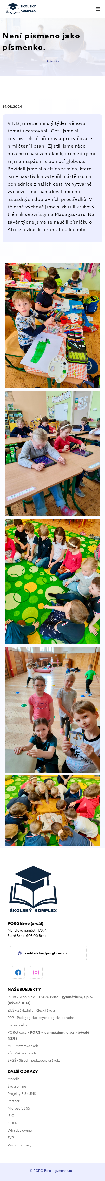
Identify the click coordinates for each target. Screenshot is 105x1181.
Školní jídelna (18, 1025)
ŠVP (11, 1137)
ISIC (11, 1115)
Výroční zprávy (19, 1145)
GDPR (12, 1123)
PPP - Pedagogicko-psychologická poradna (41, 1017)
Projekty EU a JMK (22, 1093)
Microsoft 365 (19, 1108)
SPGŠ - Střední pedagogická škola (34, 1060)
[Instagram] (36, 972)
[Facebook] (18, 972)
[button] (97, 8)
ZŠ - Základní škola (22, 1053)
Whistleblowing (20, 1130)
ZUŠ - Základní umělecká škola (31, 1010)
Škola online (17, 1086)
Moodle (13, 1079)
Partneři (14, 1101)
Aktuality (52, 61)
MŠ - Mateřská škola (23, 1046)
